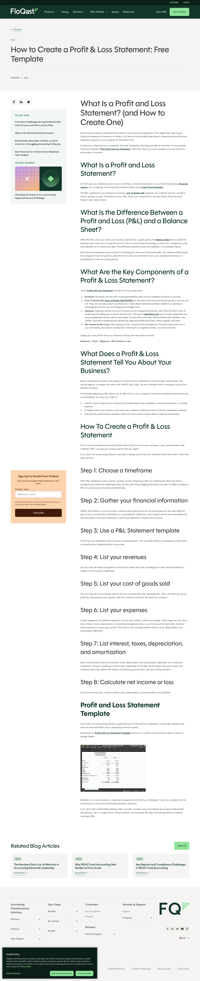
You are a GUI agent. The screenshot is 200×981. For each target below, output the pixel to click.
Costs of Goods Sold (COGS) (118, 300)
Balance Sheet (163, 239)
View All (181, 845)
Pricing (65, 12)
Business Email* (22, 489)
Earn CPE (161, 12)
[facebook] (167, 929)
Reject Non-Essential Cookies (61, 973)
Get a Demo (179, 12)
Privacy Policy (40, 504)
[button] (50, 12)
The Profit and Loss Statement (115, 149)
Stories (115, 12)
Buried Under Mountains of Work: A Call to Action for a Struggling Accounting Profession (38, 142)
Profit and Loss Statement (99, 290)
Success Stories (92, 911)
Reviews (89, 916)
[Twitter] (177, 929)
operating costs (151, 314)
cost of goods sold (135, 193)
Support (174, 3)
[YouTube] (182, 929)
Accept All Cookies (84, 973)
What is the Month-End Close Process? (34, 133)
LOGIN (186, 3)
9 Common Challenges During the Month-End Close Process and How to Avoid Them (38, 123)
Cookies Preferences (141, 969)
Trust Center (183, 969)
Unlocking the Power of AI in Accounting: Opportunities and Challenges (35, 196)
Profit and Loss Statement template (113, 733)
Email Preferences (116, 969)
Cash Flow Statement (152, 187)
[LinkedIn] (172, 929)
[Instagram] (187, 929)
